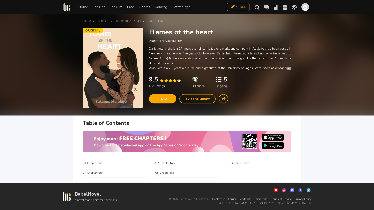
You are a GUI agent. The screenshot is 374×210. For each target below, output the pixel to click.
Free (130, 7)
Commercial (261, 199)
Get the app (181, 7)
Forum (232, 199)
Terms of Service (281, 199)
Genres (144, 7)
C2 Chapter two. (165, 163)
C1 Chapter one (92, 163)
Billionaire (102, 21)
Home (83, 7)
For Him (116, 7)
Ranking (161, 7)
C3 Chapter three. (239, 163)
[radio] (162, 81)
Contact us (218, 199)
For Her (99, 7)
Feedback (245, 199)
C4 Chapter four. (93, 173)
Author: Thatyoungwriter (165, 41)
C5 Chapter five (165, 173)
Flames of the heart (128, 21)
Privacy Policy (303, 199)
